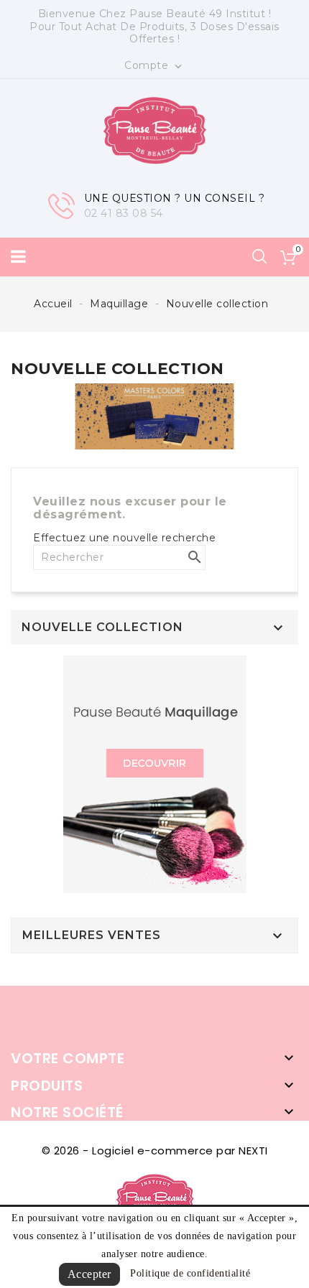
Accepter (89, 1274)
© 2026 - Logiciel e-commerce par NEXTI (155, 1150)
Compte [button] (154, 66)
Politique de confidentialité (190, 1273)
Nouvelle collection (102, 627)
